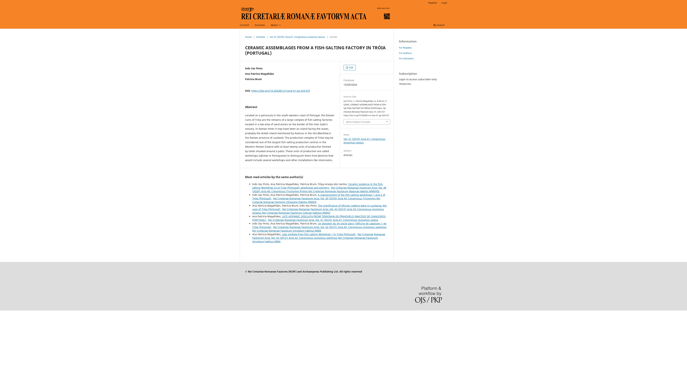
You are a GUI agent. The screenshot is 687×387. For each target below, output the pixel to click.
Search (440, 25)
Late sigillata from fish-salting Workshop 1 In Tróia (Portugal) (319, 234)
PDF (351, 67)
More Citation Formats (358, 121)
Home (248, 37)
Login (444, 2)
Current (244, 25)
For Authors (405, 53)
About (275, 25)
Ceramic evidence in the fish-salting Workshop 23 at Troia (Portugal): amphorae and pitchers (317, 185)
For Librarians (406, 58)
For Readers (405, 47)
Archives (260, 25)
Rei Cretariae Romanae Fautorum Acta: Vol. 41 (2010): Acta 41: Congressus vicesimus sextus (323, 220)
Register (432, 2)
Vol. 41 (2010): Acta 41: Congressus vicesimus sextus (297, 37)
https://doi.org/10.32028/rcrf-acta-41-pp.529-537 (280, 90)
